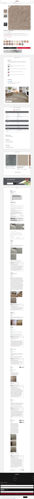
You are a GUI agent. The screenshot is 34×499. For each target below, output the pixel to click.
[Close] (33, 497)
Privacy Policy (14, 498)
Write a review (13, 168)
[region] (17, 497)
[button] (29, 17)
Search (15, 183)
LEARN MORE (8, 101)
